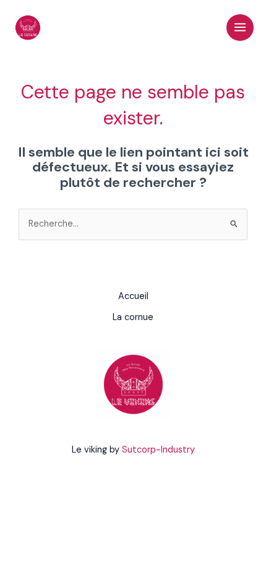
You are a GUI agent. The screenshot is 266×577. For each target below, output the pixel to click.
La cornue (133, 317)
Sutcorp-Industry (158, 450)
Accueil (133, 296)
